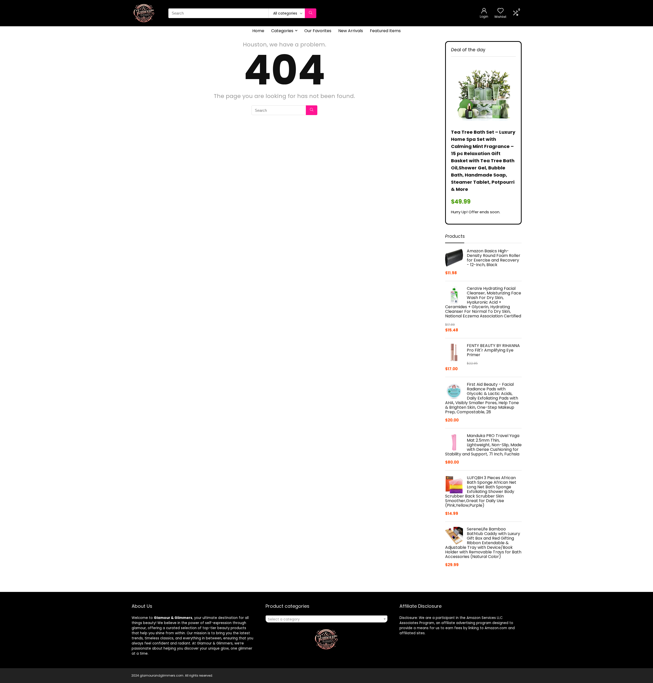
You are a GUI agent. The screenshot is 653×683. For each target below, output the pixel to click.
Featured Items (385, 31)
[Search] (310, 13)
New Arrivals (350, 31)
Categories (282, 31)
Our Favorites (317, 31)
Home (258, 31)
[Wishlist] (500, 11)
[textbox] (326, 619)
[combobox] (326, 619)
